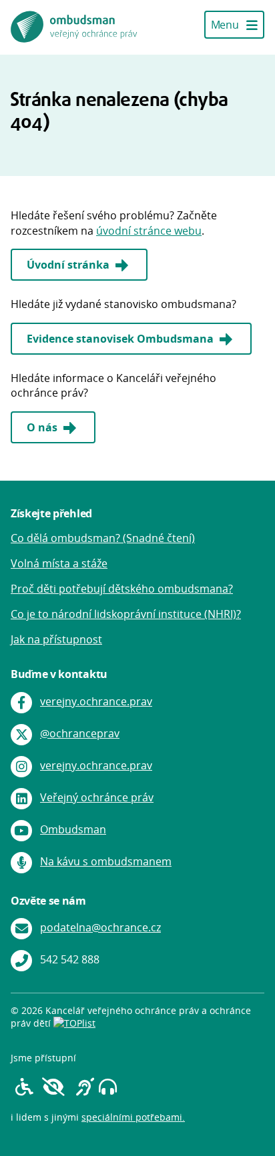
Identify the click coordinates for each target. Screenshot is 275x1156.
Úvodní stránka (69, 264)
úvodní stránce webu (149, 230)
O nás (43, 427)
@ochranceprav (79, 733)
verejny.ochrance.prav (96, 701)
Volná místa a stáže (59, 563)
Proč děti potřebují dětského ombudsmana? (122, 588)
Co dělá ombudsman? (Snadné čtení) (103, 538)
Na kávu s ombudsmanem (106, 861)
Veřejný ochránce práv (97, 797)
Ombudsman (73, 829)
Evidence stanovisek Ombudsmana (121, 338)
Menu (226, 24)
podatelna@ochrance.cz (100, 927)
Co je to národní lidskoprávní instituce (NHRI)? (126, 614)
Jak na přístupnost (56, 639)
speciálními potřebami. (133, 1117)
